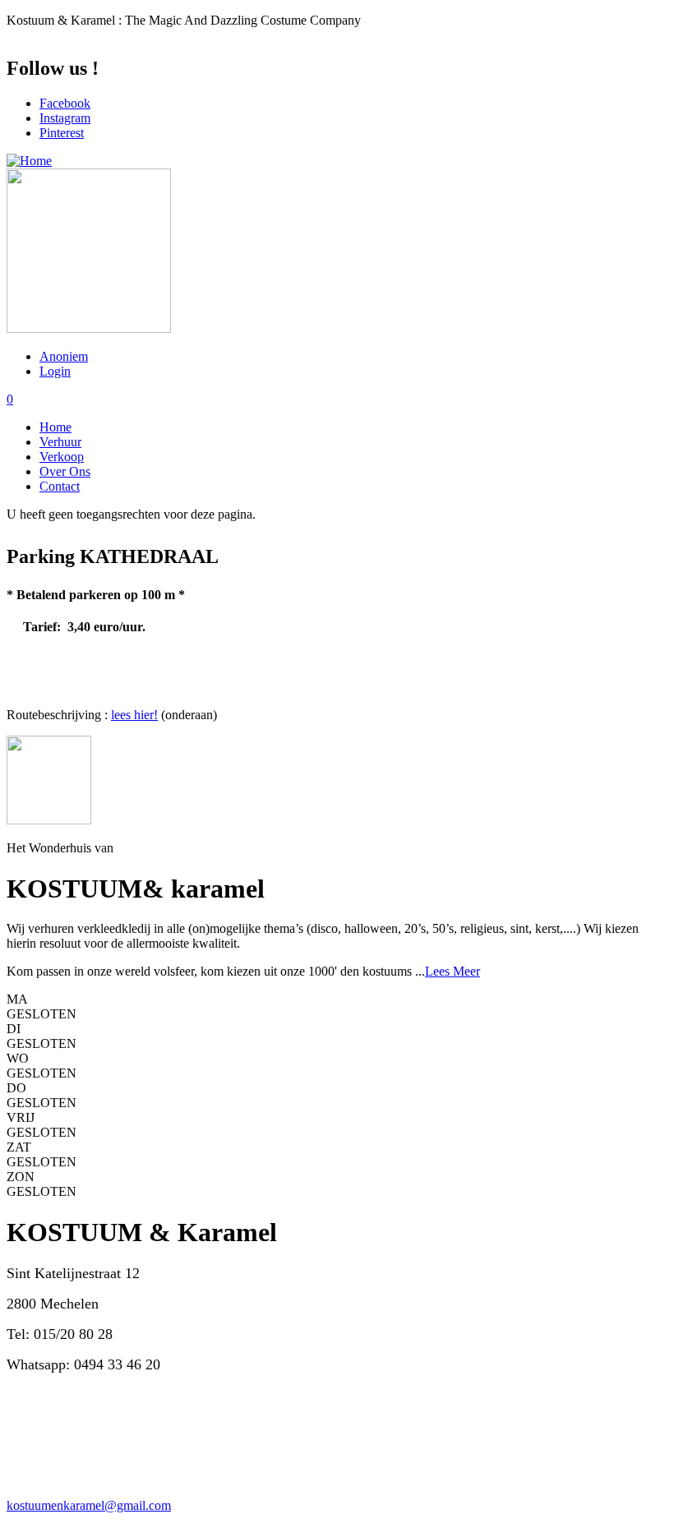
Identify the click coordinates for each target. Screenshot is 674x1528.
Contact (59, 486)
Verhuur (60, 442)
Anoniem (63, 356)
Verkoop (61, 457)
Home (55, 427)
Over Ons (64, 471)
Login (55, 371)
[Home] (29, 161)
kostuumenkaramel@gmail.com (89, 1505)
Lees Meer (452, 971)
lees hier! (134, 715)
